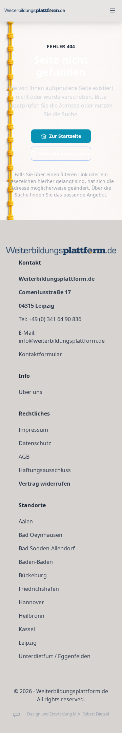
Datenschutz (35, 443)
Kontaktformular (40, 354)
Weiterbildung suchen (65, 153)
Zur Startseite (65, 136)
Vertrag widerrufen (44, 483)
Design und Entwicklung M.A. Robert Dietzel (68, 714)
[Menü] (112, 11)
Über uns (30, 392)
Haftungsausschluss (45, 470)
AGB (24, 456)
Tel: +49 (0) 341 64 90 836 (50, 319)
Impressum (33, 429)
